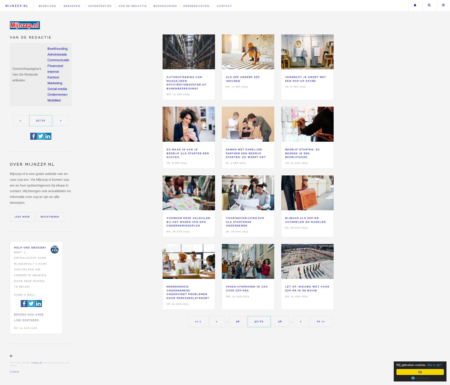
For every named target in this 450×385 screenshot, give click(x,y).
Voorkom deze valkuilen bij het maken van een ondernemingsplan (188, 222)
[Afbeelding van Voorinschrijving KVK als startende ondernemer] (248, 193)
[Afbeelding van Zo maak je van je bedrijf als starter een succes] (189, 125)
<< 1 (198, 321)
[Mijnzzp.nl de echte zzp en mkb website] (25, 25)
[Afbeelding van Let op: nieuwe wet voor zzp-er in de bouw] (307, 262)
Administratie (57, 54)
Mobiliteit (54, 100)
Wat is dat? (434, 364)
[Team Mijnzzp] (55, 250)
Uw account (415, 5)
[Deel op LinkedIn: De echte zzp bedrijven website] (48, 138)
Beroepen (72, 6)
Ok (420, 372)
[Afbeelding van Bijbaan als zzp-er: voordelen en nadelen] (307, 193)
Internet (53, 71)
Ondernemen (57, 94)
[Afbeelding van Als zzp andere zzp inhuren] (248, 52)
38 (280, 321)
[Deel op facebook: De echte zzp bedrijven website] (33, 138)
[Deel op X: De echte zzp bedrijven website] (40, 138)
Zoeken (429, 5)
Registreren (50, 217)
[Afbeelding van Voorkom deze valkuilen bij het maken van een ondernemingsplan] (189, 193)
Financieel (55, 66)
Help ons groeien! (30, 247)
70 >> (321, 321)
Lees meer (22, 217)
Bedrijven (47, 6)
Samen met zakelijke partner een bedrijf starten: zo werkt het (246, 153)
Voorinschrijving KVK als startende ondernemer (245, 222)
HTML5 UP (37, 363)
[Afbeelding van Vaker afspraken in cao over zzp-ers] (248, 262)
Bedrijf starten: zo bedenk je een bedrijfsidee (302, 153)
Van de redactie (133, 6)
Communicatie (58, 60)
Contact (224, 6)
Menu (443, 5)
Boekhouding (57, 48)
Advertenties (100, 6)
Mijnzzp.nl (17, 5)
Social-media (57, 89)
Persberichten (196, 6)
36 (238, 321)
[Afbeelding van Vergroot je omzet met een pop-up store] (307, 52)
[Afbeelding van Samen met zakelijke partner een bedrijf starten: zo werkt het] (248, 125)
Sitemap (14, 372)
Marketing (54, 83)
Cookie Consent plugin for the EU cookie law (420, 378)
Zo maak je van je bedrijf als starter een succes (188, 153)
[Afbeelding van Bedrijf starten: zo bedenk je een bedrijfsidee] (307, 125)
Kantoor (53, 77)
